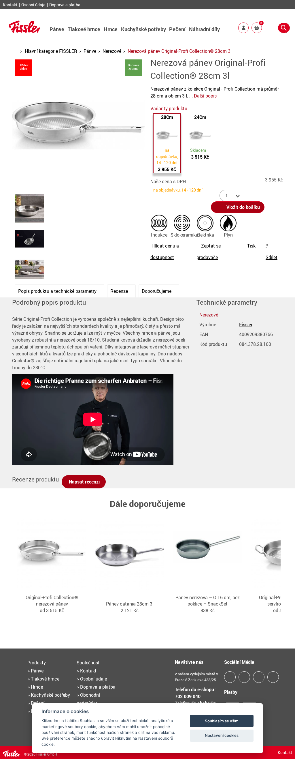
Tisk (251, 246)
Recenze (119, 291)
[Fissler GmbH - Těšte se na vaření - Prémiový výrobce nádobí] (24, 30)
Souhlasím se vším (222, 721)
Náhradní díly (204, 29)
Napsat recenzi (84, 482)
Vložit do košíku (242, 207)
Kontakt (10, 5)
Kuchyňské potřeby (143, 29)
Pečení (177, 29)
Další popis (205, 96)
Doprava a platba (64, 5)
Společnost (88, 662)
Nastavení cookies (222, 735)
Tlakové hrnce (84, 29)
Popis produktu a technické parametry (58, 291)
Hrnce (111, 29)
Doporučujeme (157, 291)
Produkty (36, 662)
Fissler (245, 324)
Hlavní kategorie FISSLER (51, 51)
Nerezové (112, 51)
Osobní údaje (33, 5)
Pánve (57, 29)
